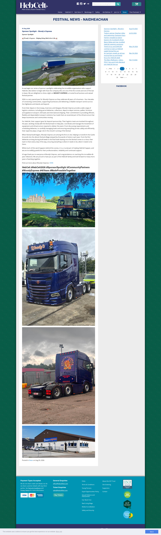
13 (124, 72)
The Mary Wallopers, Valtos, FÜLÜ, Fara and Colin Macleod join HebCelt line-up (114, 62)
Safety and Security (88, 510)
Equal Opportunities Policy (90, 491)
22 (127, 74)
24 (135, 74)
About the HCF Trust (108, 481)
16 (136, 72)
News (31, 460)
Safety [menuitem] (97, 12)
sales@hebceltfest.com (60, 490)
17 (107, 74)
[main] (60, 247)
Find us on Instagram (81, 3)
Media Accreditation (88, 507)
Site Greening (106, 484)
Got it (152, 531)
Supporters (105, 488)
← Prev (110, 69)
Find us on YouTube (87, 3)
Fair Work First (86, 500)
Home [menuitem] (60, 12)
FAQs (83, 481)
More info (59, 531)
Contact (104, 491)
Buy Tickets (59, 495)
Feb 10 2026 (133, 60)
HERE (51, 163)
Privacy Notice (25, 490)
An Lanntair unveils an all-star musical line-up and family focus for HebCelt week (114, 55)
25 (117, 77)
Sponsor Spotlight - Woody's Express (114, 30)
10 (112, 72)
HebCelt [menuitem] (68, 12)
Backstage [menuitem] (88, 12)
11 (116, 72)
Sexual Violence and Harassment (88, 495)
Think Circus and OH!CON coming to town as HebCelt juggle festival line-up (113, 49)
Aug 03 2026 (133, 29)
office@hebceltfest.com (60, 484)
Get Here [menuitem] (78, 12)
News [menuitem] (125, 12)
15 (132, 72)
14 (128, 72)
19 (115, 74)
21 (123, 74)
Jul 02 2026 (133, 33)
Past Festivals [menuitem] (134, 12)
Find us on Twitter (84, 3)
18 (111, 74)
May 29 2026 (133, 47)
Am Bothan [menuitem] (107, 12)
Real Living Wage (87, 503)
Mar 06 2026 (133, 53)
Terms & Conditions (34, 488)
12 (120, 72)
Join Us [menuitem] (116, 12)
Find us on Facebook (77, 3)
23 (131, 74)
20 (119, 74)
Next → (122, 77)
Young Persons (86, 488)
